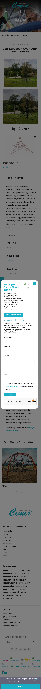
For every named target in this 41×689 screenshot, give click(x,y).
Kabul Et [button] (20, 686)
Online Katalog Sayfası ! (13, 315)
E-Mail (6, 365)
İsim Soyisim (8, 337)
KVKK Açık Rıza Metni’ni (13, 386)
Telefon (6, 356)
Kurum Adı (7, 346)
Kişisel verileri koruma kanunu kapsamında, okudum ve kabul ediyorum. (20, 386)
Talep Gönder (10, 394)
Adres (6, 374)
